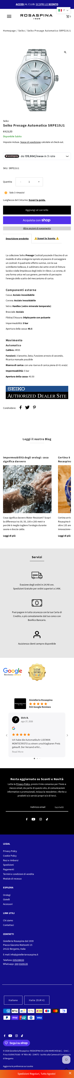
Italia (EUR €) (37, 1000)
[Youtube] (33, 820)
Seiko (21, 30)
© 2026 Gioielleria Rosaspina (16, 1050)
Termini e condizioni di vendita (18, 874)
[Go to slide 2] (37, 758)
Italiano (13, 1000)
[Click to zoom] (65, 52)
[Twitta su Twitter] (27, 408)
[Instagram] (40, 820)
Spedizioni (8, 864)
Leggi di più (9, 535)
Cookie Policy (10, 855)
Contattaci (8, 925)
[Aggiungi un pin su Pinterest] (34, 408)
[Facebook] (26, 820)
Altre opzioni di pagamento (37, 228)
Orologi (6, 895)
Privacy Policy (23, 784)
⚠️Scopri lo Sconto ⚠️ (46, 238)
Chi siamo (8, 920)
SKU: (5, 168)
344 (16, 964)
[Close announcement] (70, 1073)
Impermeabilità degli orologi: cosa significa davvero (26, 459)
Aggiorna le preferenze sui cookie (18, 1066)
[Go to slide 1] (34, 758)
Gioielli (6, 899)
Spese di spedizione (30, 142)
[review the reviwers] (13, 729)
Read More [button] (17, 752)
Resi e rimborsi (10, 860)
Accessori (8, 904)
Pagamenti (8, 869)
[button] (63, 10)
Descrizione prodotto (17, 238)
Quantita (7, 181)
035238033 (18, 960)
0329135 (23, 964)
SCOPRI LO (47, 4)
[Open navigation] (9, 16)
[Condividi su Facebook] (21, 408)
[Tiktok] (47, 820)
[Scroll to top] (66, 1069)
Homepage (9, 30)
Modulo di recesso (12, 878)
